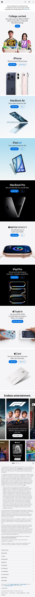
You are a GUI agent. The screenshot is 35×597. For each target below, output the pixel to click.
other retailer (23, 584)
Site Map (3, 595)
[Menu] (33, 2)
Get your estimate (17, 321)
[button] (25, 2)
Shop (17, 26)
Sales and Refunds (21, 593)
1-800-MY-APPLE (8, 585)
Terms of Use (12, 593)
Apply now (22, 361)
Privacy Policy (4, 593)
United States (4, 588)
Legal (27, 593)
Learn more (12, 64)
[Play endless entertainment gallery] (33, 463)
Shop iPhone (22, 64)
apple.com (20, 468)
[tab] (17, 463)
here (24, 485)
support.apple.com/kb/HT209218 (8, 537)
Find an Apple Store (14, 584)
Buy (22, 106)
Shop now (26, 9)
